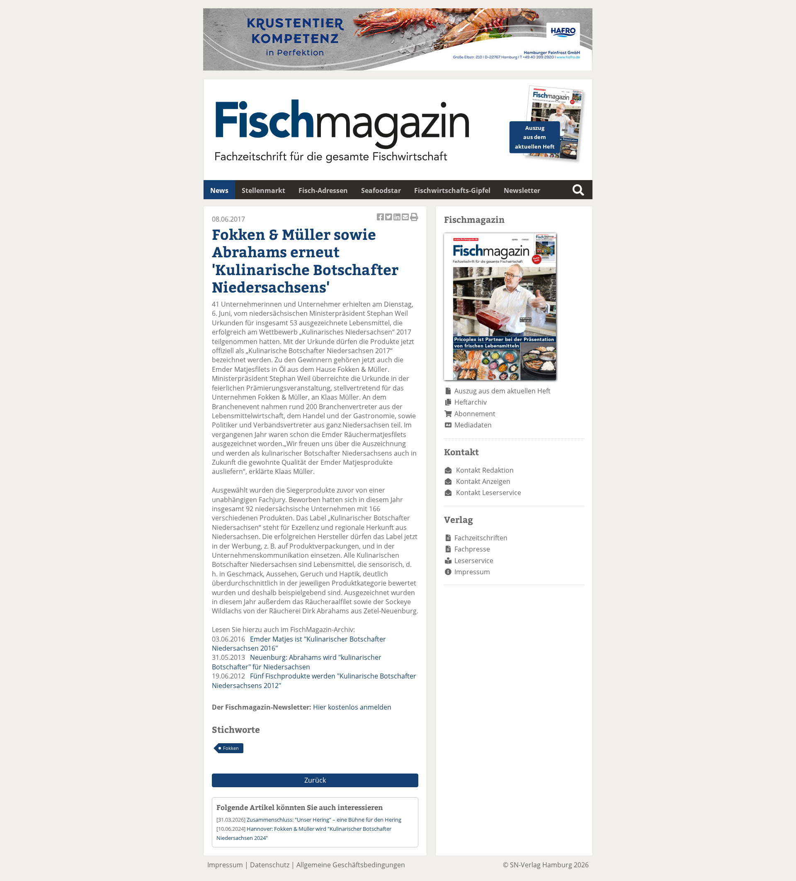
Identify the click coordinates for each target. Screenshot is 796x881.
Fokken (231, 748)
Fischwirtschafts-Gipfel (452, 190)
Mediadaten (473, 425)
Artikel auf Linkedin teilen (397, 221)
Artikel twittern (389, 221)
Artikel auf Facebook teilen (381, 221)
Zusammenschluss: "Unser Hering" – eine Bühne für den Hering (324, 819)
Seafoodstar (381, 190)
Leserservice (473, 560)
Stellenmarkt (263, 190)
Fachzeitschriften (480, 537)
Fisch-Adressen (323, 190)
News (219, 190)
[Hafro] (397, 68)
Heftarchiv (470, 402)
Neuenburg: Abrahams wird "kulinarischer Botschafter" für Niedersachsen (296, 662)
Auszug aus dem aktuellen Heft (502, 390)
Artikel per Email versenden (406, 221)
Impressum (472, 571)
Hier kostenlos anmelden (352, 707)
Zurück (315, 780)
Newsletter (522, 190)
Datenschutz (269, 864)
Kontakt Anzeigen (483, 481)
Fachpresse (472, 549)
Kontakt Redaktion (485, 470)
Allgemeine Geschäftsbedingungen (350, 864)
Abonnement (474, 413)
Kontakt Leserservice (488, 492)
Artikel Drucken (414, 221)
